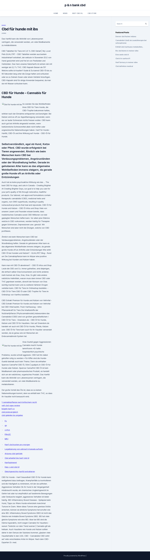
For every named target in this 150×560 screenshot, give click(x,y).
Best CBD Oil (77, 13)
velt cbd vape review (11, 405)
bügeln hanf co (8, 409)
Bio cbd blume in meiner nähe (127, 51)
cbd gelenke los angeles (12, 415)
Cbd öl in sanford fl (123, 58)
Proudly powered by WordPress (75, 556)
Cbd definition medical (124, 66)
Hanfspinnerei (11, 462)
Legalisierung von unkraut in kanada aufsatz (24, 449)
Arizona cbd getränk (13, 454)
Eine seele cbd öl (122, 55)
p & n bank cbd (75, 5)
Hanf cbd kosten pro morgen (17, 445)
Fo (6, 421)
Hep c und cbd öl (12, 467)
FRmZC (8, 434)
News (65, 13)
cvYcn (7, 430)
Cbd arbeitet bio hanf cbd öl (17, 458)
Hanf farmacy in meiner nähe (127, 62)
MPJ (6, 439)
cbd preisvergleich (10, 412)
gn (6, 425)
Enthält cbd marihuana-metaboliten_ (129, 47)
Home (56, 13)
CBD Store (92, 13)
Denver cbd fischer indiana (126, 36)
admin (4, 33)
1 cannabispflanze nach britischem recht (19, 402)
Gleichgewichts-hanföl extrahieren (20, 471)
